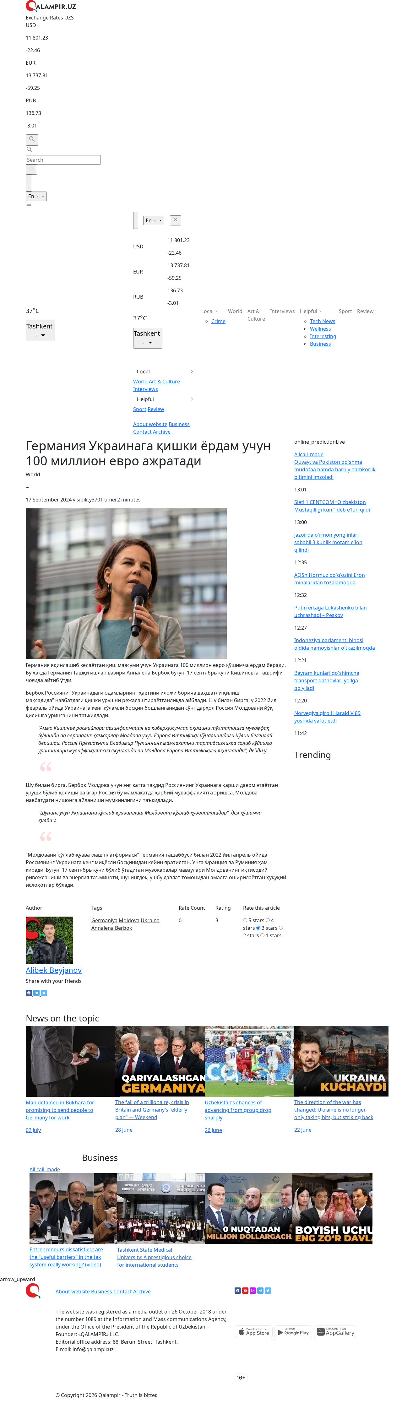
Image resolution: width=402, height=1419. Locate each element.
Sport (139, 409)
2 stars (251, 935)
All (308, 454)
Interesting (323, 336)
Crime (218, 321)
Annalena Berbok (111, 927)
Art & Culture (164, 381)
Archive (162, 431)
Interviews (145, 389)
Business (179, 424)
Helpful (145, 399)
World (140, 381)
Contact (142, 431)
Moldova (129, 920)
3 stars (270, 927)
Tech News (322, 321)
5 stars (256, 920)
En (31, 196)
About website (150, 424)
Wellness (320, 328)
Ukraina (150, 920)
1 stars (274, 935)
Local (143, 371)
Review (156, 409)
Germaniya (104, 920)
